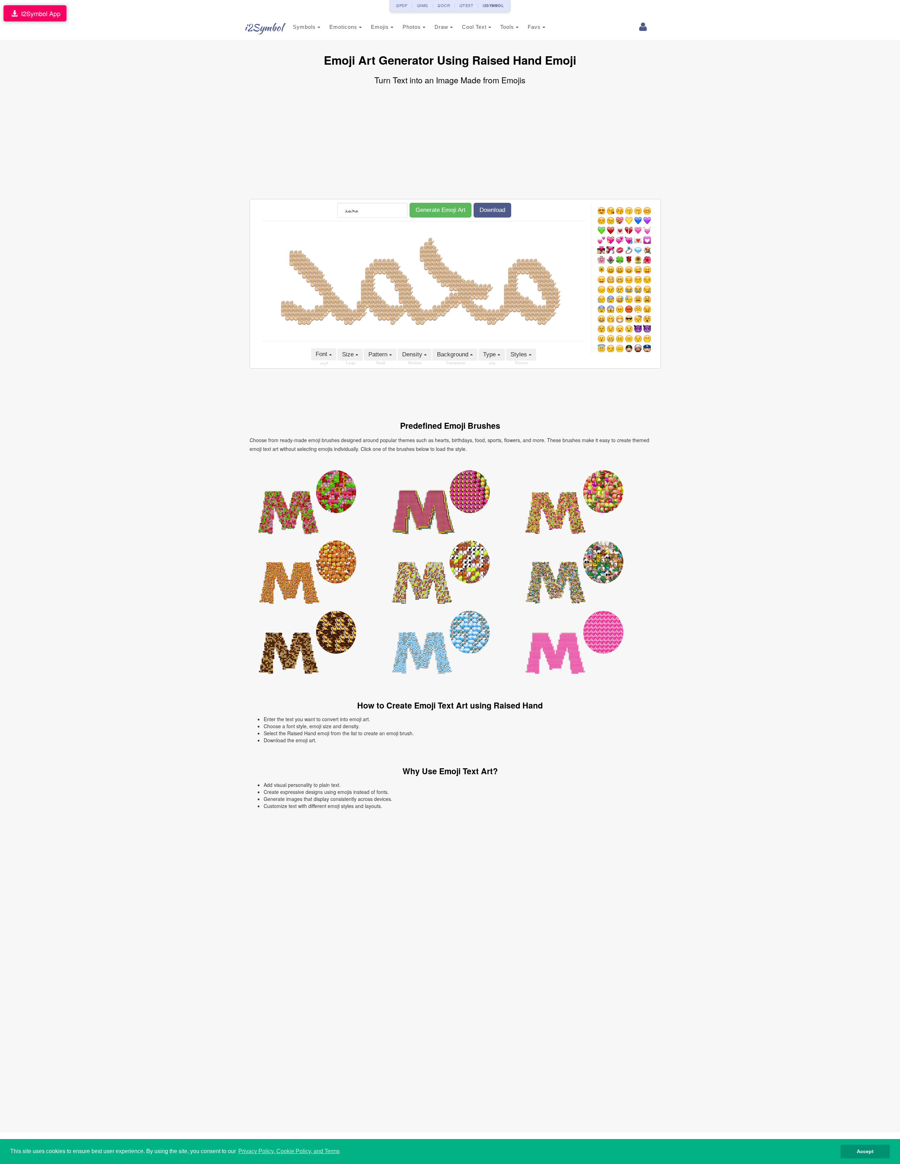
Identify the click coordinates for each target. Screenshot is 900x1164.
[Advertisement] (450, 142)
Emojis (381, 27)
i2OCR (444, 5)
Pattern (378, 354)
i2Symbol (263, 27)
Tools (508, 27)
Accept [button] (865, 1151)
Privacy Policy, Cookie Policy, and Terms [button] (289, 1151)
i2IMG (422, 5)
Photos (413, 27)
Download (492, 210)
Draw (442, 27)
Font (322, 354)
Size (348, 354)
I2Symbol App (39, 13)
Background (453, 354)
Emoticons (344, 27)
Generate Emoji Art (440, 210)
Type (490, 354)
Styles (519, 354)
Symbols (305, 27)
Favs (535, 27)
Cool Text (475, 27)
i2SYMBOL (493, 5)
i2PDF (402, 5)
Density (413, 354)
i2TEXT (466, 5)
